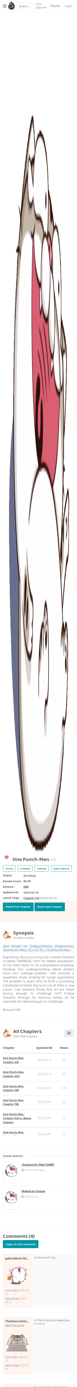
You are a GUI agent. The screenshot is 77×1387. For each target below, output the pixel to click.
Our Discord (41, 6)
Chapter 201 (31, 898)
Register (55, 6)
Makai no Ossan (33, 1191)
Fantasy (41, 868)
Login (68, 6)
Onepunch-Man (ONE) (38, 1165)
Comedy (25, 868)
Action (9, 868)
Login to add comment (21, 1244)
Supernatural (61, 868)
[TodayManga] (11, 6)
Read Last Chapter (49, 907)
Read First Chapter (18, 907)
